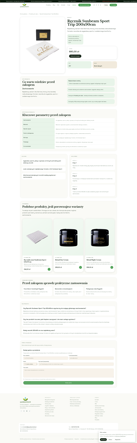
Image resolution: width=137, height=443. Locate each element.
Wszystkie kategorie (50, 399)
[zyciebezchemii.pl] (32, 5)
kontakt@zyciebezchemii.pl (29, 427)
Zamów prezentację (84, 5)
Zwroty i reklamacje (74, 405)
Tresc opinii (25, 367)
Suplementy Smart (49, 409)
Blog (54, 5)
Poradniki (97, 419)
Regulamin (77, 439)
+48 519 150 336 (75, 427)
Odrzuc (110, 439)
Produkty (48, 5)
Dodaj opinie (68, 382)
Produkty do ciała (33, 14)
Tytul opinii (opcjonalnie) (43, 361)
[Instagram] (94, 5)
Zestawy (47, 413)
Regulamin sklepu (99, 413)
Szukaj (106, 5)
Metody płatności (74, 399)
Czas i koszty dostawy (75, 401)
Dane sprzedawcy (99, 409)
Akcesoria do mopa (49, 415)
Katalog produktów (49, 401)
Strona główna (23, 14)
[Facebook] (96, 5)
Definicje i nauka (99, 415)
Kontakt (63, 5)
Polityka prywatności (100, 411)
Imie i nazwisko (26, 355)
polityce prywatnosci (120, 436)
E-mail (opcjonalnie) (73, 355)
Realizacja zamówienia (75, 403)
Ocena (24, 361)
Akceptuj (103, 439)
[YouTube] (98, 5)
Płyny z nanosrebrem (50, 407)
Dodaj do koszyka (75, 56)
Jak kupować (98, 407)
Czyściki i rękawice (49, 405)
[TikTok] (101, 5)
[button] (49, 269)
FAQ (58, 5)
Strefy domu (48, 403)
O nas (68, 5)
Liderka (74, 5)
